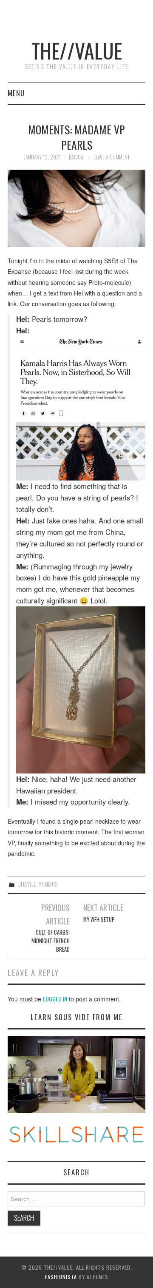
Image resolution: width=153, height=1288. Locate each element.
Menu (16, 93)
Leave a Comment (112, 157)
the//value (76, 50)
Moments (47, 884)
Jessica (75, 157)
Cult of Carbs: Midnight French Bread (50, 940)
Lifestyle (26, 884)
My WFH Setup (99, 920)
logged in (55, 998)
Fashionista (61, 1277)
